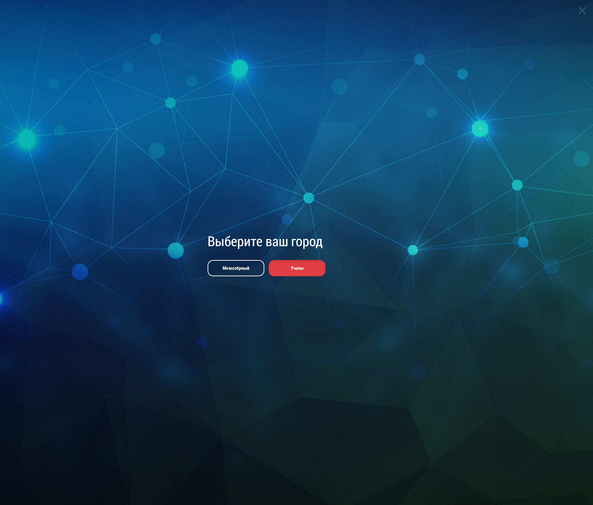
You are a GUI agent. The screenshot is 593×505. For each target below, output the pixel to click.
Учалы (297, 268)
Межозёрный (236, 268)
